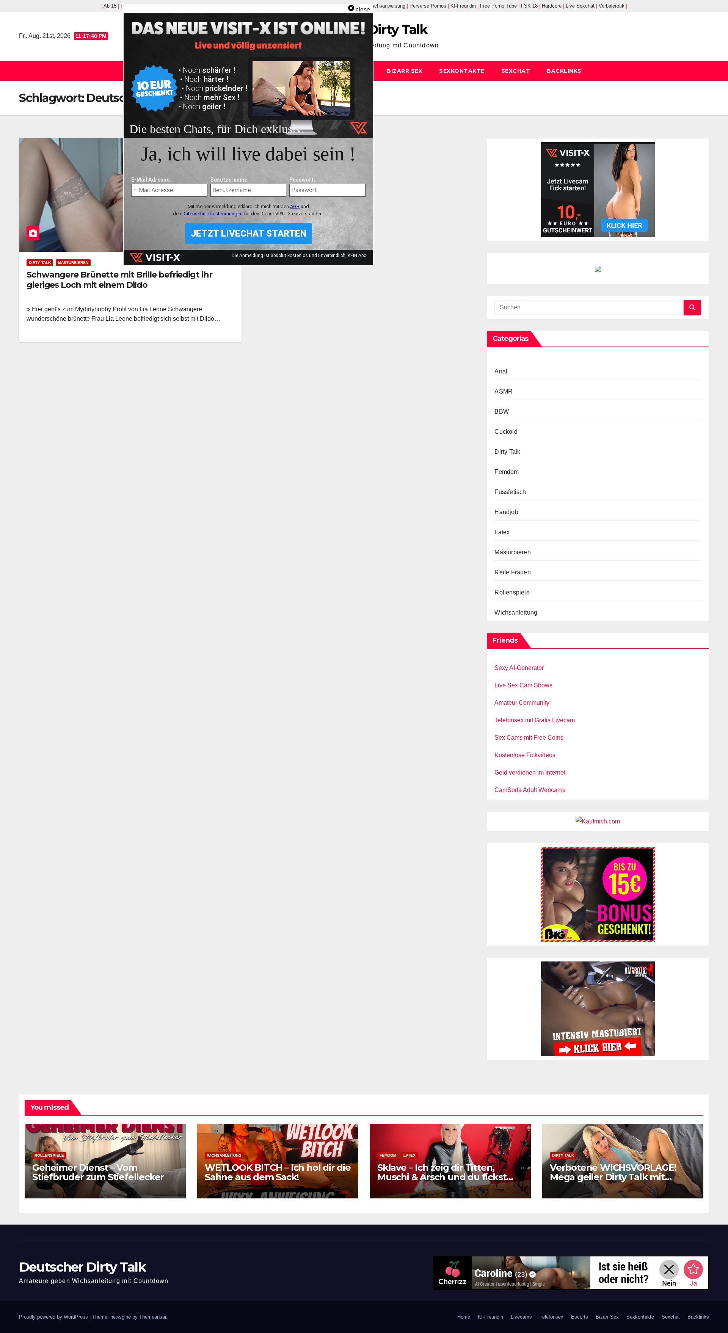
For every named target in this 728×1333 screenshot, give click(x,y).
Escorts (579, 1317)
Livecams (521, 1317)
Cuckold (505, 431)
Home (463, 1317)
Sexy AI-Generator (519, 668)
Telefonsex (551, 1317)
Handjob (506, 512)
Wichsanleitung (515, 612)
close (363, 9)
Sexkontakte (462, 70)
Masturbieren (73, 262)
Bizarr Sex (404, 70)
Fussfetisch (510, 492)
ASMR (503, 391)
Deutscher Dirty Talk (82, 1267)
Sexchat (515, 70)
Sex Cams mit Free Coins (528, 737)
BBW (501, 411)
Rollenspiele (511, 592)
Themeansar (152, 1317)
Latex (502, 532)
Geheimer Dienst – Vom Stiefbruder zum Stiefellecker (98, 1172)
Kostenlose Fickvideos (524, 755)
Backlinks (564, 70)
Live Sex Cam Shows (523, 685)
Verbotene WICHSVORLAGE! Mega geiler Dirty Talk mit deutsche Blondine (613, 1177)
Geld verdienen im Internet (529, 772)
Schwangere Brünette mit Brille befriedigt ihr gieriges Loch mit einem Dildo (119, 280)
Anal (500, 371)
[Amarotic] (598, 1008)
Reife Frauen (512, 572)
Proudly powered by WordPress (54, 1317)
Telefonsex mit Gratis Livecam (534, 720)
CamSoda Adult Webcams (529, 790)
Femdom (506, 472)
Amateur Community (521, 702)
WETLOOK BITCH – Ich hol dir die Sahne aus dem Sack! (278, 1172)
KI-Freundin (490, 1317)
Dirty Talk (40, 262)
